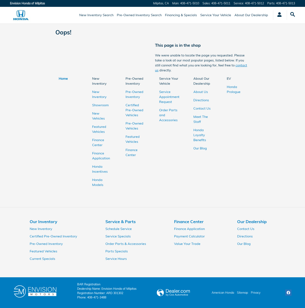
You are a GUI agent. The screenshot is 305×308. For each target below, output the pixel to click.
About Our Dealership (251, 15)
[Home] (21, 15)
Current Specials (42, 259)
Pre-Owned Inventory (46, 244)
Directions (201, 100)
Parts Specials (116, 251)
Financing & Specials (181, 15)
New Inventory (41, 229)
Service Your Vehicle (215, 15)
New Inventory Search (96, 15)
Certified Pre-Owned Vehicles (134, 110)
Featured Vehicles (43, 251)
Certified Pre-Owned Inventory (53, 236)
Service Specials (118, 236)
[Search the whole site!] (292, 14)
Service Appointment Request (169, 97)
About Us (200, 92)
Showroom (100, 105)
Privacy (255, 293)
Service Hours (116, 259)
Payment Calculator (189, 236)
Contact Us (202, 108)
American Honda (223, 293)
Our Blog (200, 148)
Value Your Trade (187, 244)
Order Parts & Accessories (125, 244)
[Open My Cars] (278, 15)
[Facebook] (288, 293)
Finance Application (189, 229)
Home (63, 78)
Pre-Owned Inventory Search (139, 15)
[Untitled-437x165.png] (35, 291)
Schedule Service (118, 229)
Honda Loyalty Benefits (199, 135)
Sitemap (242, 293)
